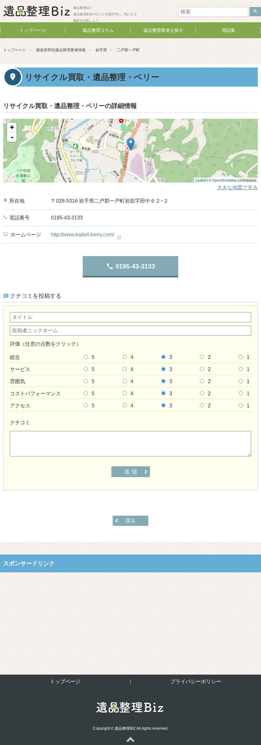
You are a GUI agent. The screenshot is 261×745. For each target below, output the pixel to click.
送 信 (130, 472)
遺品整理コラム (98, 30)
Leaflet (200, 180)
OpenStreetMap (224, 180)
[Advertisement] (130, 618)
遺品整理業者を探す (163, 30)
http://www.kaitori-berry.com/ (82, 234)
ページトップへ (130, 739)
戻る (130, 520)
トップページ (32, 30)
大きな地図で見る (237, 187)
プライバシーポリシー (195, 681)
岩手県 (101, 50)
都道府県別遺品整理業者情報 (61, 50)
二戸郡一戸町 (128, 50)
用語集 (228, 30)
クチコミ (20, 422)
